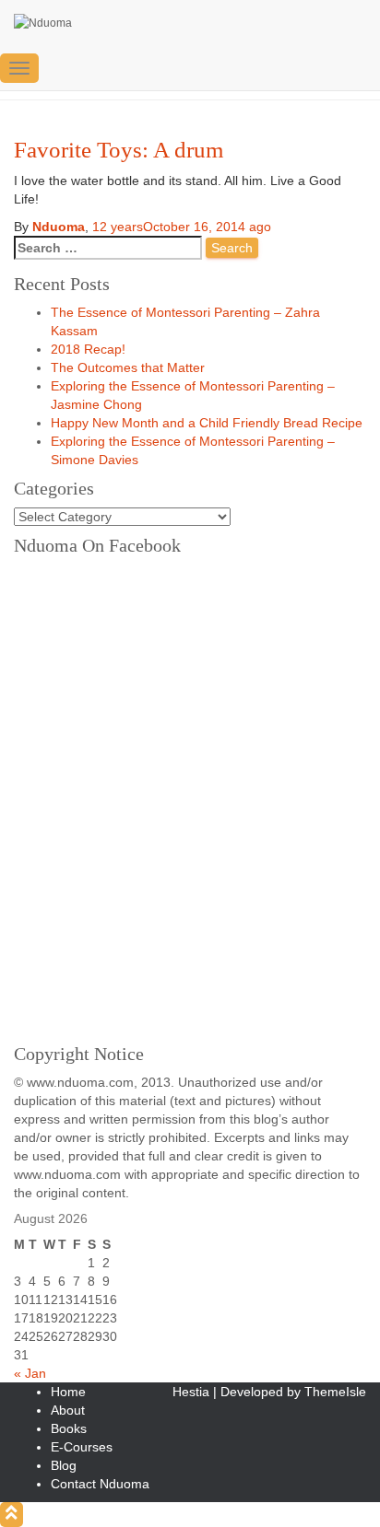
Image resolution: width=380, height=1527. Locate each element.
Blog (64, 1465)
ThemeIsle (335, 1391)
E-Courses (82, 1447)
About (68, 1410)
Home (68, 1391)
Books (69, 1428)
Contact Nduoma (100, 1483)
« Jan (30, 1373)
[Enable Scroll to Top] (11, 1514)
